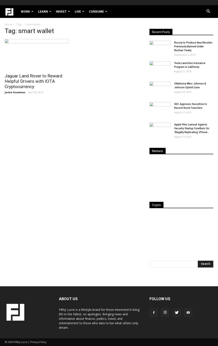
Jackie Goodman (15, 92)
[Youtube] (188, 312)
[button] (208, 12)
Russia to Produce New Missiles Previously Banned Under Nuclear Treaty (193, 46)
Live (78, 11)
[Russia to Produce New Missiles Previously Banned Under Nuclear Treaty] (160, 48)
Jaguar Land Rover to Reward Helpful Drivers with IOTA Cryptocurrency (33, 81)
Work (25, 11)
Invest (61, 11)
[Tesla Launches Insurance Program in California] (160, 68)
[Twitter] (176, 312)
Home (8, 24)
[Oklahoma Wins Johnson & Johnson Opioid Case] (160, 89)
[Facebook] (153, 312)
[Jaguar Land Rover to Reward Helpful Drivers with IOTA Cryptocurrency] (37, 55)
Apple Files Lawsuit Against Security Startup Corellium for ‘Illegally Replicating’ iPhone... (191, 128)
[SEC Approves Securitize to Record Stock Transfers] (160, 109)
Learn (43, 11)
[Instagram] (165, 312)
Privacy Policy (38, 342)
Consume (96, 11)
